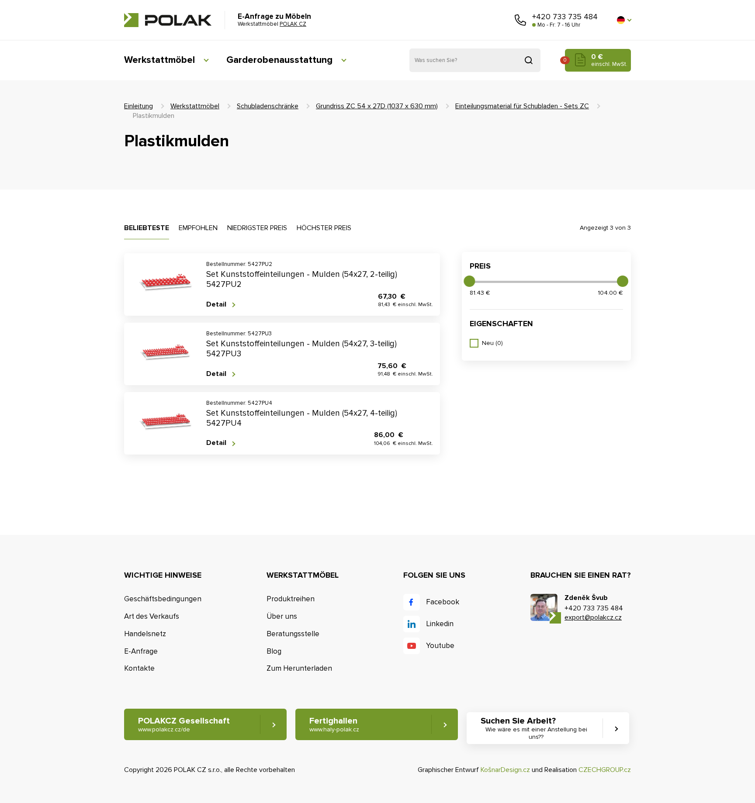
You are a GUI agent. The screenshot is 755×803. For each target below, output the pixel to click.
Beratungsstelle (293, 633)
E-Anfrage (141, 651)
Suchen (528, 60)
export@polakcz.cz (593, 617)
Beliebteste (146, 228)
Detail (216, 304)
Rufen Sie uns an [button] (520, 20)
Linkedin (440, 623)
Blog (274, 651)
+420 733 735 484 (565, 17)
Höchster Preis (324, 228)
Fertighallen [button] (334, 724)
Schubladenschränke (267, 106)
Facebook (442, 602)
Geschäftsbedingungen (162, 598)
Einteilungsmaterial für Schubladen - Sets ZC (522, 106)
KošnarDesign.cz (505, 769)
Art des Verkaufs (151, 616)
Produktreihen (291, 598)
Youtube (440, 645)
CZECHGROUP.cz (604, 769)
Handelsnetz (145, 633)
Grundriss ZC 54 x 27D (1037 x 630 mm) (377, 106)
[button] (624, 20)
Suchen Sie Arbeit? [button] (534, 728)
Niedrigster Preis (257, 228)
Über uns (282, 616)
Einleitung (138, 106)
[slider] (469, 281)
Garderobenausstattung (279, 60)
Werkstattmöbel (159, 60)
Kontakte (139, 668)
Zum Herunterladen (299, 668)
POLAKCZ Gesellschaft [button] (184, 724)
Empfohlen (198, 228)
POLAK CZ (167, 20)
